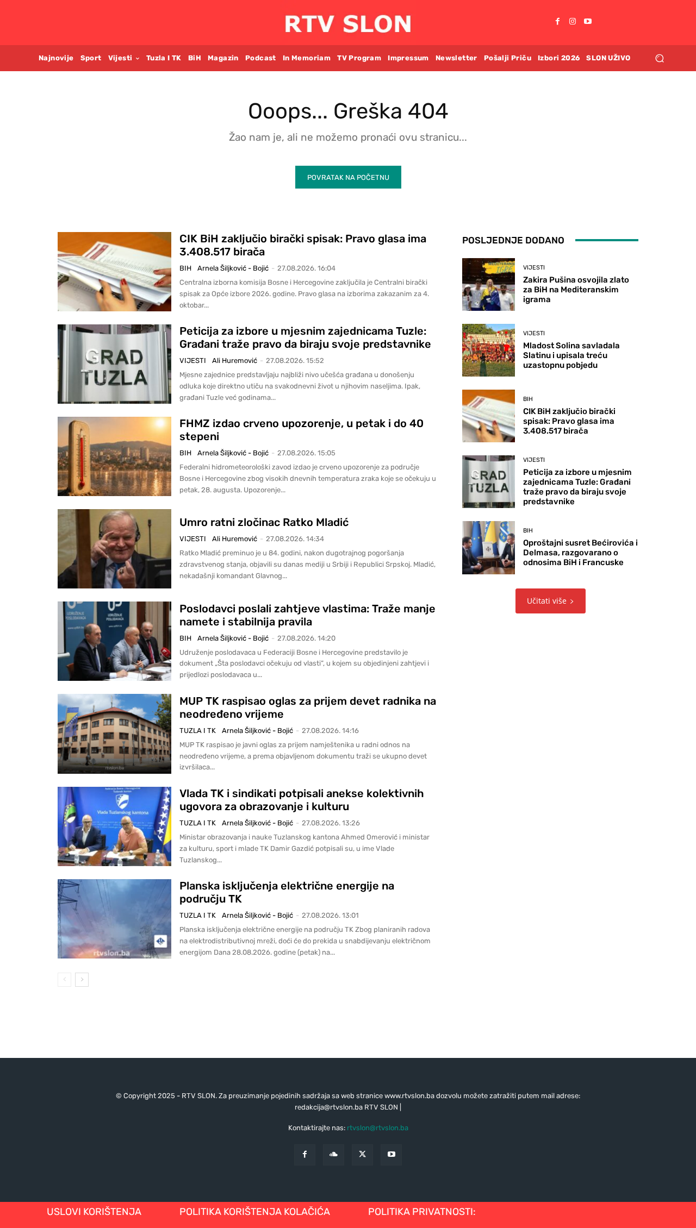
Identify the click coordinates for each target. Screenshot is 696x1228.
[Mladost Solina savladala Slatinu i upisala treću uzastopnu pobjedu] (488, 350)
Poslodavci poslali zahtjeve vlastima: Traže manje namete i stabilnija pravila (307, 615)
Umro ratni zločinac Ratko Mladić (264, 522)
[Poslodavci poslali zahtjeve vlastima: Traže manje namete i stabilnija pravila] (114, 641)
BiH (185, 268)
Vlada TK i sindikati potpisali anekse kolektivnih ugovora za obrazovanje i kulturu (301, 800)
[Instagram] (572, 22)
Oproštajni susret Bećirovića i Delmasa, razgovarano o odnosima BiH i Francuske (580, 552)
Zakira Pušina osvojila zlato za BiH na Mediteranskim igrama (576, 289)
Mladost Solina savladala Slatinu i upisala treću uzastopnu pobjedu (571, 355)
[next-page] (82, 980)
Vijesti (192, 360)
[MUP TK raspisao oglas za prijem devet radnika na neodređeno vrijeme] (114, 733)
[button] (659, 58)
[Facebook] (557, 22)
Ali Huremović (234, 360)
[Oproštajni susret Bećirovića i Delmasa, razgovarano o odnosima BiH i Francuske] (488, 547)
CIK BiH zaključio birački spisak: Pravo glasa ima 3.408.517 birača (569, 421)
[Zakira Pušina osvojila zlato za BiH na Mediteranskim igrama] (488, 284)
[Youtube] (587, 22)
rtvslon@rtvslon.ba (377, 1128)
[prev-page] (64, 980)
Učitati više (547, 601)
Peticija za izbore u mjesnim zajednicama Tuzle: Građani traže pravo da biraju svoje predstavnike (305, 337)
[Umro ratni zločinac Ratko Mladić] (114, 548)
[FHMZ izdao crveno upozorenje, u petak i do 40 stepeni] (114, 456)
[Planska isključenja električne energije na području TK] (114, 918)
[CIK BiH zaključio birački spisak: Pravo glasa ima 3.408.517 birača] (114, 271)
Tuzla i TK (197, 730)
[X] (362, 1155)
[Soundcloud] (333, 1155)
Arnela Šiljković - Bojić (233, 268)
